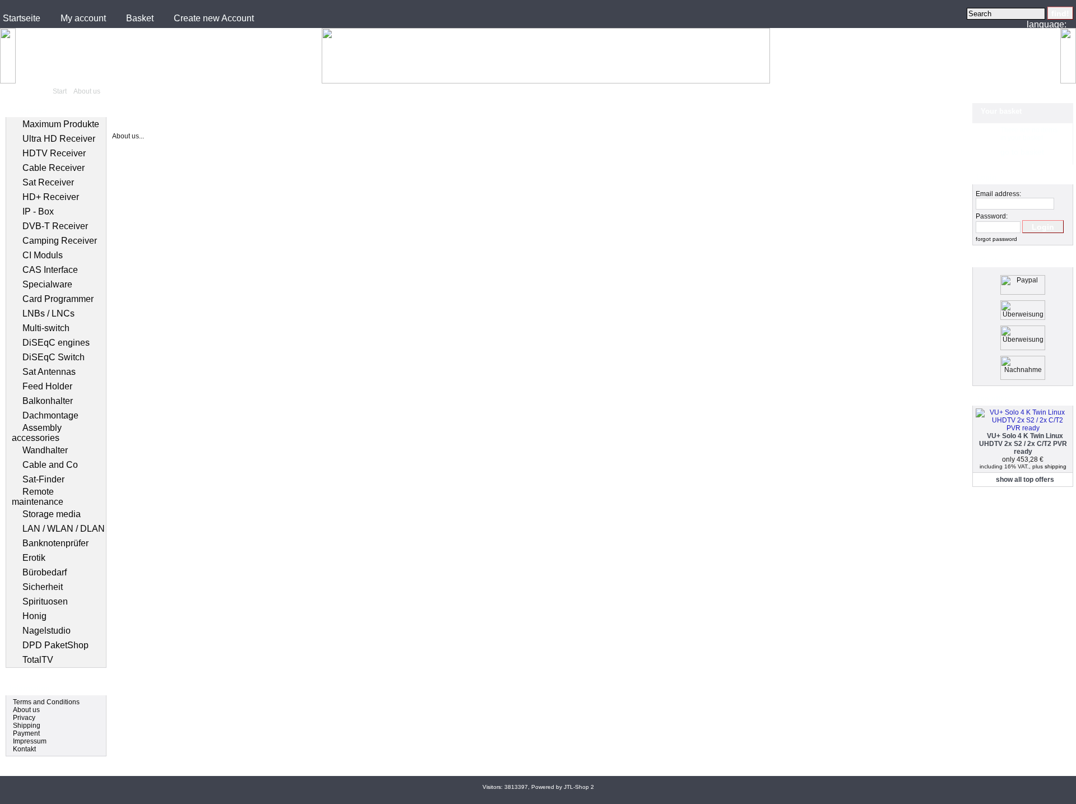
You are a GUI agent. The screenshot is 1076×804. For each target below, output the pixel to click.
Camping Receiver (59, 240)
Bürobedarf (44, 572)
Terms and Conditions (46, 702)
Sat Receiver (48, 182)
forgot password (996, 239)
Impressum (30, 741)
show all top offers (1025, 480)
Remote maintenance (37, 496)
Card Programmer (58, 299)
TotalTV (37, 659)
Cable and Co (50, 465)
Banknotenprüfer (55, 543)
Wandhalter (45, 450)
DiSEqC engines (56, 342)
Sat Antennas (49, 372)
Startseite (21, 18)
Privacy (24, 718)
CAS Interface (50, 270)
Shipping (26, 725)
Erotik (33, 558)
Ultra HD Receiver (58, 138)
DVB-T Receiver (55, 226)
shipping (1055, 466)
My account (83, 18)
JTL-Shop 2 (579, 787)
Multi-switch (45, 328)
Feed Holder (47, 386)
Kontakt (24, 749)
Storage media (51, 514)
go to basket (1022, 151)
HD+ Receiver (50, 197)
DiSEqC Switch (53, 357)
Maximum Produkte (60, 124)
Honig (34, 616)
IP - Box (38, 211)
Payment (26, 733)
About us (86, 91)
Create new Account (214, 18)
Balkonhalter (47, 401)
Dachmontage (50, 415)
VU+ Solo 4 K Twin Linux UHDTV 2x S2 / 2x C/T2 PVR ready (1023, 444)
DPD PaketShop (55, 645)
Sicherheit (42, 587)
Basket (140, 18)
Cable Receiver (53, 168)
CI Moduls (42, 255)
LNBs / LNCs (48, 313)
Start (60, 91)
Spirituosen (45, 601)
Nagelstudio (46, 630)
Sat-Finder (43, 479)
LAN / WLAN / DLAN (63, 528)
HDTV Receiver (54, 153)
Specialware (47, 284)
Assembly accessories (37, 433)
